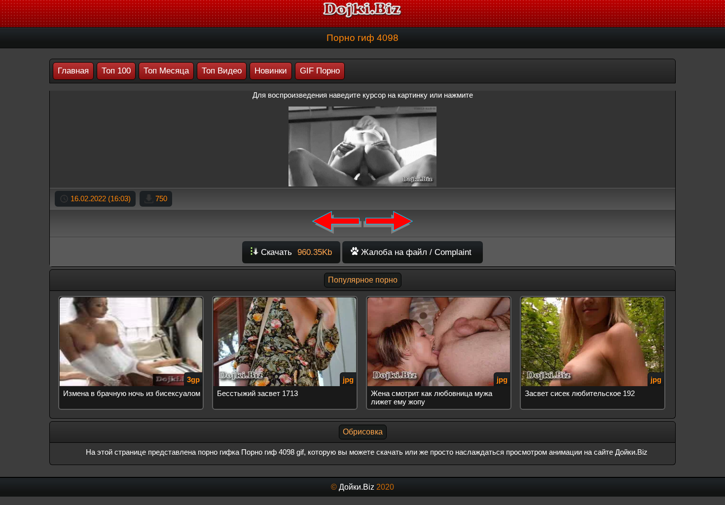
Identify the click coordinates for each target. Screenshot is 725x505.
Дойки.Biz (356, 487)
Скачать (295, 252)
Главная (73, 70)
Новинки (270, 70)
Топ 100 (116, 70)
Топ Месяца (166, 70)
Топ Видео (222, 70)
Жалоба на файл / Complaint (415, 252)
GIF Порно (320, 70)
